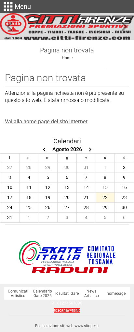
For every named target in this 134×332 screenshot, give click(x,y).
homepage (116, 293)
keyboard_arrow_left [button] (10, 26)
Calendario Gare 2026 (42, 293)
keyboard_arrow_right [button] (124, 26)
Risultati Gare (67, 293)
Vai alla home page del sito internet (46, 121)
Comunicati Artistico (18, 293)
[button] (16, 6)
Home (67, 58)
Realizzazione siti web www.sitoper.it (67, 326)
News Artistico (91, 293)
